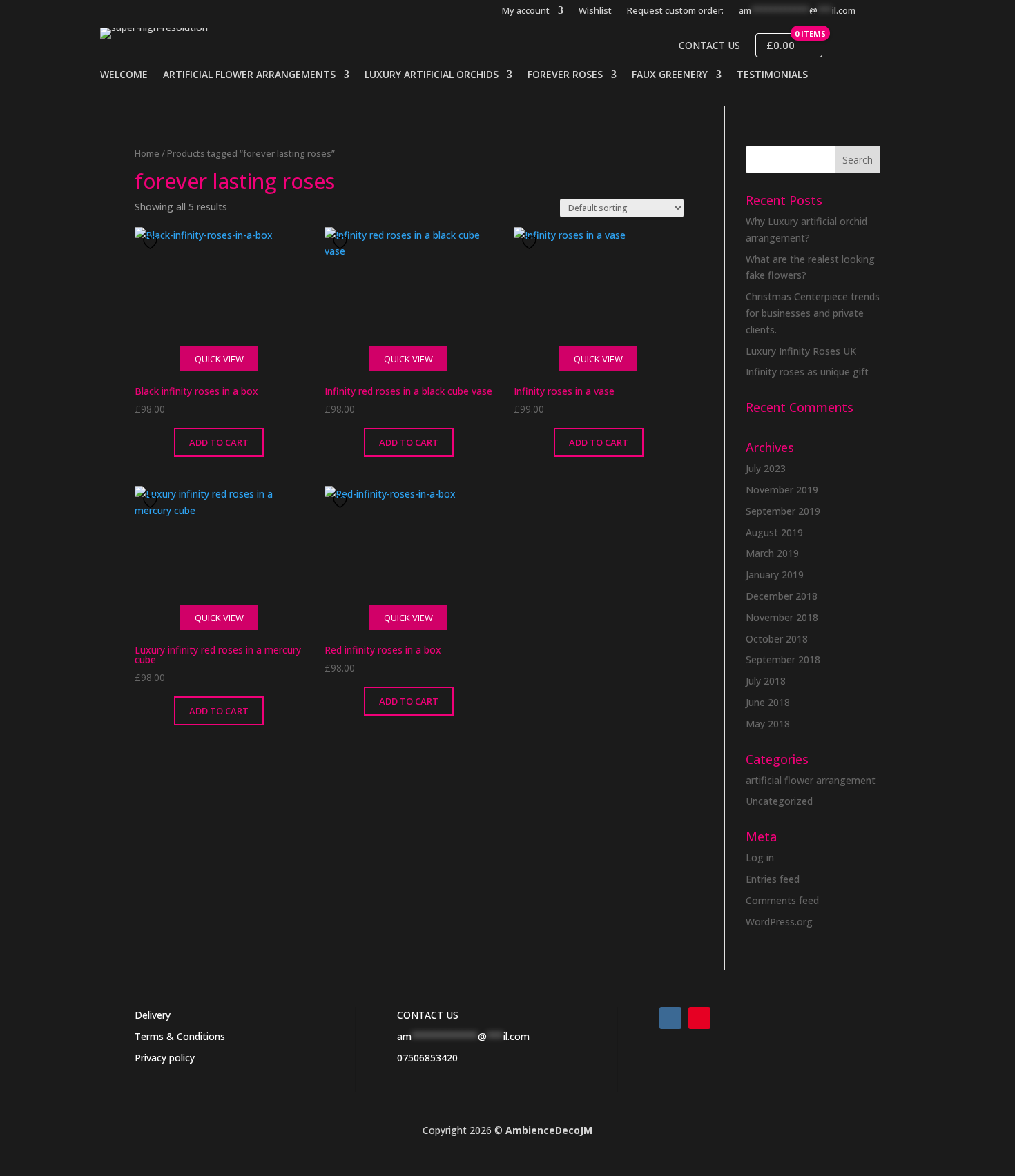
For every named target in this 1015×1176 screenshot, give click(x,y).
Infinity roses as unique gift (807, 371)
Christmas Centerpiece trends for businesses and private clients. (813, 313)
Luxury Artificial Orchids (432, 75)
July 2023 (766, 468)
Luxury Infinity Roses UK (801, 350)
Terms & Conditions (180, 1036)
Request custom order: (675, 11)
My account (526, 11)
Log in (760, 857)
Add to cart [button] (219, 442)
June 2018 (768, 702)
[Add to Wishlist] (152, 242)
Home (147, 153)
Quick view (219, 359)
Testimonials (772, 75)
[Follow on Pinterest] (699, 1018)
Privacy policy (165, 1057)
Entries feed (773, 878)
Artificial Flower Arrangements (249, 75)
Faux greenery (670, 75)
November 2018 (782, 617)
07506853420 (427, 1057)
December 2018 (782, 595)
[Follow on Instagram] (670, 1018)
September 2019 (783, 511)
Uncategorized (779, 800)
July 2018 (766, 680)
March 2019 (772, 553)
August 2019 (774, 532)
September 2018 (783, 659)
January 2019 (775, 574)
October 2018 (777, 638)
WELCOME (124, 75)
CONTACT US (427, 1014)
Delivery (153, 1014)
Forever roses (565, 75)
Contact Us (709, 45)
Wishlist (595, 11)
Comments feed (782, 900)
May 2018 (768, 723)
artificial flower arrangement (811, 780)
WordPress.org (779, 921)
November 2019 (782, 489)
